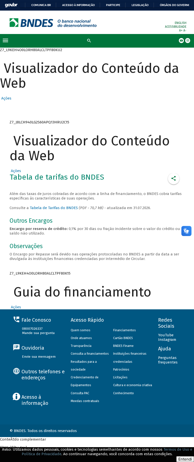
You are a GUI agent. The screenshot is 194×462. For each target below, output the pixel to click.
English (180, 23)
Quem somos (80, 330)
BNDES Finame (123, 346)
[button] (5, 98)
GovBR (11, 5)
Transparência (81, 346)
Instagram (167, 339)
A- (184, 30)
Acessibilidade (175, 26)
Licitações (120, 377)
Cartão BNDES (123, 338)
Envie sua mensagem (39, 356)
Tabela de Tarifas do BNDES (54, 208)
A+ (181, 30)
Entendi (185, 459)
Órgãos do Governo (175, 5)
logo (53, 22)
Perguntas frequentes (168, 360)
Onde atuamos (81, 338)
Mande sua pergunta (38, 333)
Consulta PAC (80, 393)
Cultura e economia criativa (132, 385)
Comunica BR (41, 5)
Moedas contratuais (85, 401)
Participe (113, 5)
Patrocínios (121, 369)
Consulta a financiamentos (90, 353)
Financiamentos (124, 330)
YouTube (166, 335)
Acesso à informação (78, 5)
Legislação (140, 5)
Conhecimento (123, 393)
